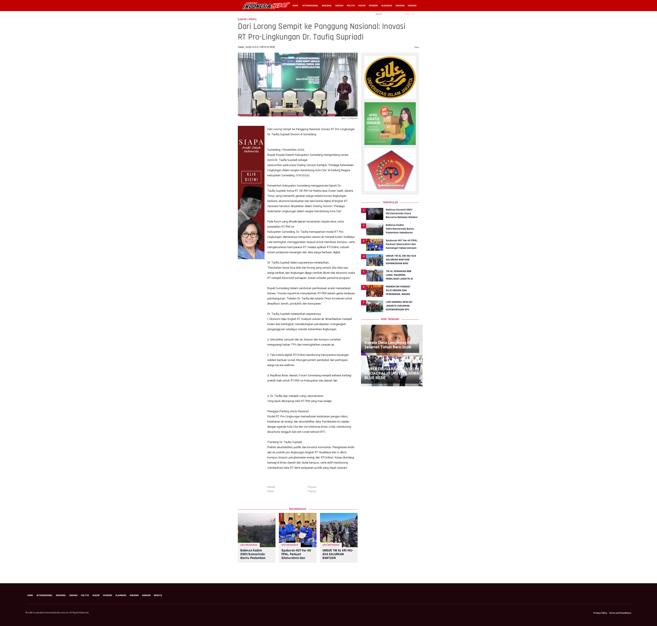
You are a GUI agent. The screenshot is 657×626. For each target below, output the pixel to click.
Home (295, 5)
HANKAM (412, 5)
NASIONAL (327, 5)
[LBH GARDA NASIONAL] (390, 190)
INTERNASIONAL (310, 5)
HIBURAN (400, 5)
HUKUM (361, 5)
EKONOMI (373, 5)
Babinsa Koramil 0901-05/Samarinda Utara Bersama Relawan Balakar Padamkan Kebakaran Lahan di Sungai (402, 217)
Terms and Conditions (620, 613)
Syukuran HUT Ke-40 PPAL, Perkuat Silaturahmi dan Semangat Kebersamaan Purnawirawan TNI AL (296, 559)
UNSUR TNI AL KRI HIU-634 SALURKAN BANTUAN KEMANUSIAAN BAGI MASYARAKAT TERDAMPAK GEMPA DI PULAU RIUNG (401, 263)
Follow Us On (409, 14)
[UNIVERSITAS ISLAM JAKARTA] (390, 98)
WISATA (158, 595)
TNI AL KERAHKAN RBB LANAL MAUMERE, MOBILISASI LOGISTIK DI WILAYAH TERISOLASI (399, 276)
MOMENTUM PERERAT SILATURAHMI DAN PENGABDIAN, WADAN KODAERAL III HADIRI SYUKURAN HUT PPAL (398, 294)
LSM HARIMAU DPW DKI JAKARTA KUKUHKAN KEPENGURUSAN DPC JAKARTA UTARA (399, 307)
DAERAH (339, 5)
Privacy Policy (600, 613)
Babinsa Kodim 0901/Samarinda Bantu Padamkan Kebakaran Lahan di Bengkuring (254, 558)
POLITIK (351, 5)
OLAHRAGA (386, 5)
